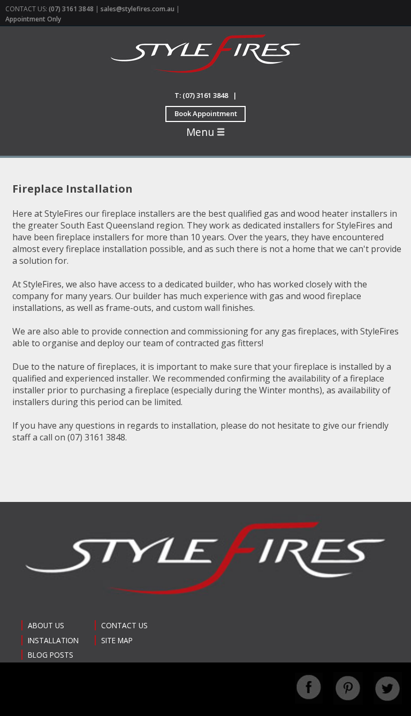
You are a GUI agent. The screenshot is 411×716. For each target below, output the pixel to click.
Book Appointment (205, 113)
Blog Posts (50, 655)
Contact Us (124, 625)
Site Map (117, 640)
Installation (53, 640)
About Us (46, 625)
